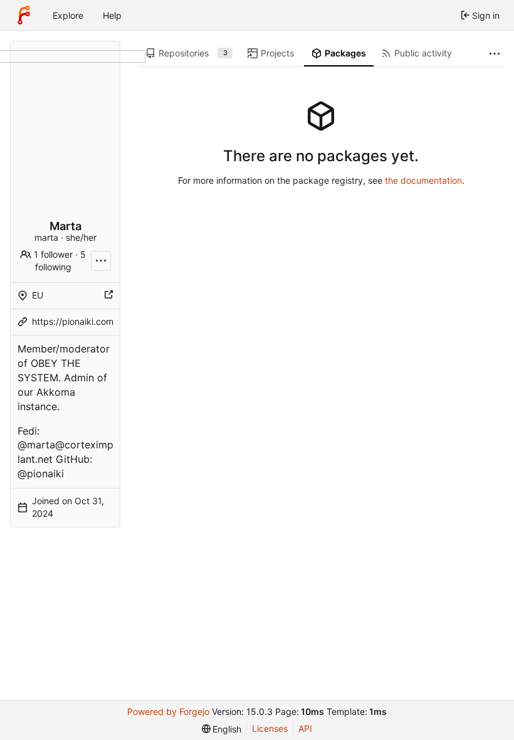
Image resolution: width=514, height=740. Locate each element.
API (305, 728)
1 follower (53, 254)
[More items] (494, 53)
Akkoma (55, 392)
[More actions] (101, 261)
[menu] (222, 729)
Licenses (270, 728)
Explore (68, 15)
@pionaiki (41, 473)
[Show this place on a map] (108, 295)
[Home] (23, 15)
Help (112, 15)
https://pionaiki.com (72, 321)
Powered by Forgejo (168, 711)
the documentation (423, 180)
